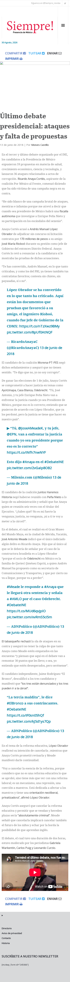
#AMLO (16, 599)
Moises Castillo (40, 144)
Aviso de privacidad (12, 933)
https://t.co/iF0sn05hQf (25, 715)
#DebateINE (54, 462)
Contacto (6, 938)
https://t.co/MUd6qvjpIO (26, 611)
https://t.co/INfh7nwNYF (26, 452)
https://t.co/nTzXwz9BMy (39, 326)
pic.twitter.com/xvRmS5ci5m (29, 617)
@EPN (11, 434)
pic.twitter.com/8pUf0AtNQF (29, 332)
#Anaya (28, 462)
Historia (6, 943)
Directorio (7, 928)
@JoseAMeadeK (30, 428)
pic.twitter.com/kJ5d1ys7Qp (29, 721)
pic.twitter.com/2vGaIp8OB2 (29, 468)
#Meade (13, 586)
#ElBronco (15, 703)
